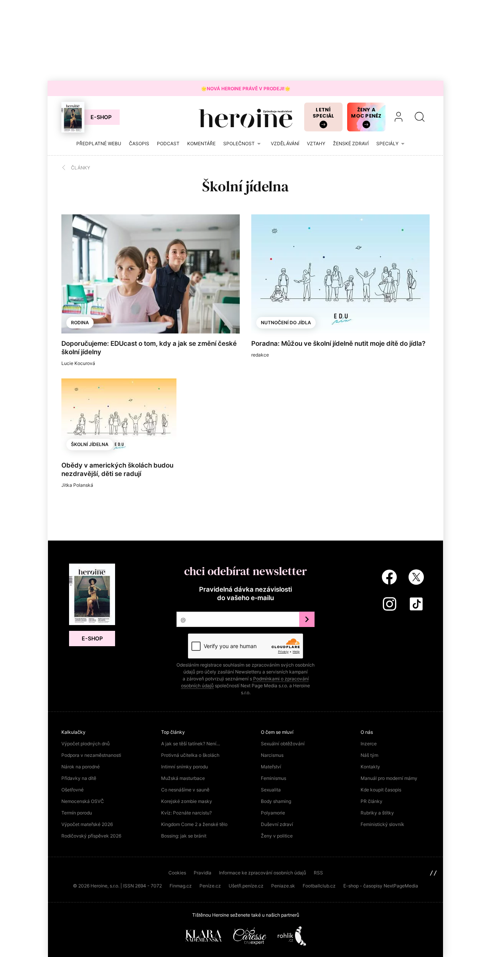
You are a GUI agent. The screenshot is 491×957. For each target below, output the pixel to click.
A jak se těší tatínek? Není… (190, 743)
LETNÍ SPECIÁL (323, 112)
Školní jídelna (90, 444)
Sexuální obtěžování (283, 743)
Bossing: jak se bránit (183, 836)
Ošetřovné (72, 790)
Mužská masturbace (183, 778)
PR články (371, 801)
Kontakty (370, 767)
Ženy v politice (277, 836)
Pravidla (202, 873)
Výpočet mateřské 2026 (87, 824)
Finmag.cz (181, 886)
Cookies (177, 873)
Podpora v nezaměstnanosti (91, 755)
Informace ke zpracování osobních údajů (262, 873)
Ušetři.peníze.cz (246, 886)
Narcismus (272, 755)
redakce (260, 355)
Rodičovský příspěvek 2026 (91, 836)
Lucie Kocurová (78, 363)
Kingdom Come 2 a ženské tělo (194, 824)
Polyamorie (273, 813)
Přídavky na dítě (78, 778)
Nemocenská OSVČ (82, 801)
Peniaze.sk (283, 886)
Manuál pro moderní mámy (389, 778)
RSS (318, 873)
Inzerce (369, 743)
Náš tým (369, 755)
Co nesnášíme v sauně (185, 790)
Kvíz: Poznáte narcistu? (186, 813)
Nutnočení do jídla (286, 322)
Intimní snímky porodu (184, 767)
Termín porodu (76, 813)
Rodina (80, 322)
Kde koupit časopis (381, 790)
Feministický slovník (382, 824)
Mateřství (271, 767)
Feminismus (273, 778)
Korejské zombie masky (186, 801)
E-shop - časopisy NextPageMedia (380, 886)
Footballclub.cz (319, 886)
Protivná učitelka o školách (190, 755)
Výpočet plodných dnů (85, 743)
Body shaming (276, 801)
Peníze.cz (210, 886)
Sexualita (271, 790)
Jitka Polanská (77, 485)
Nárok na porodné (80, 767)
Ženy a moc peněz (366, 112)
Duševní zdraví (277, 824)
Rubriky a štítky (377, 813)
